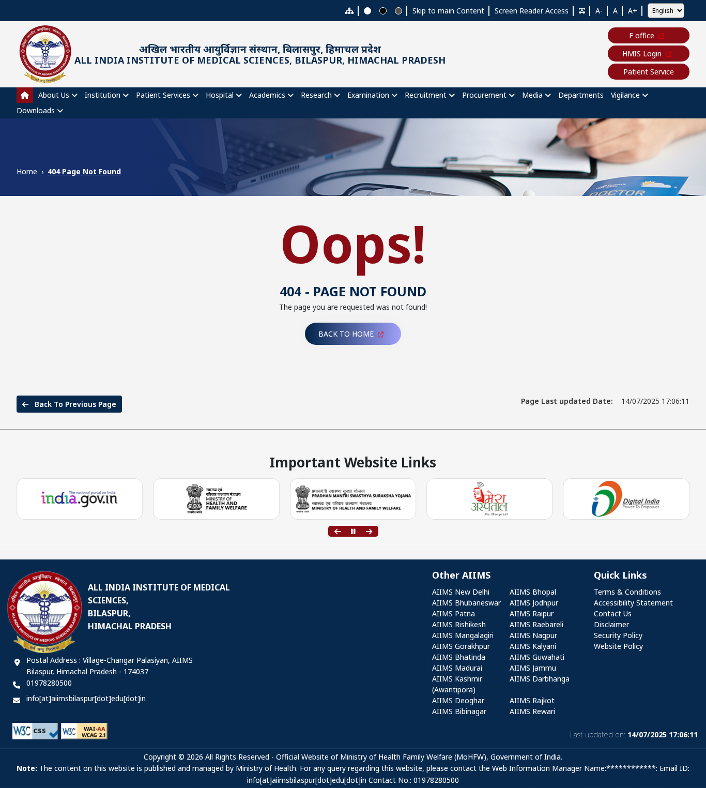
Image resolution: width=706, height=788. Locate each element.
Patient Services (163, 95)
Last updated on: (634, 734)
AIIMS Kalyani (533, 646)
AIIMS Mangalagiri (463, 635)
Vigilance (625, 95)
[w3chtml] (84, 730)
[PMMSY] (353, 499)
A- (599, 11)
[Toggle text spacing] (582, 10)
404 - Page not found (353, 291)
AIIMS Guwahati (537, 657)
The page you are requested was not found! (353, 307)
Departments (581, 95)
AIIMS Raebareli (536, 624)
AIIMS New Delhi (460, 592)
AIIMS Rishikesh (459, 624)
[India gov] (80, 499)
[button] (337, 531)
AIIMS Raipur (532, 613)
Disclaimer (611, 624)
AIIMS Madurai (457, 668)
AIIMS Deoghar (458, 700)
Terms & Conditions (627, 592)
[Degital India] (626, 499)
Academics (267, 95)
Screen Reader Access (532, 11)
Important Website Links (353, 463)
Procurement (484, 95)
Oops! (353, 243)
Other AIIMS (461, 575)
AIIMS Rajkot (532, 700)
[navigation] (353, 102)
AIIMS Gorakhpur (461, 646)
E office (641, 35)
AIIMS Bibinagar (459, 711)
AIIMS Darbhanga (540, 679)
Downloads (36, 110)
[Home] (25, 95)
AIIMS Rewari (532, 711)
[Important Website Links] (489, 499)
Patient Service (648, 72)
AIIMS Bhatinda (458, 657)
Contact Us (613, 613)
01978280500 (49, 683)
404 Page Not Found (84, 171)
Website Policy (618, 646)
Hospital (220, 95)
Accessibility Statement (633, 603)
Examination (368, 95)
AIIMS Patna (453, 613)
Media (532, 95)
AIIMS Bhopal (533, 592)
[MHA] (216, 498)
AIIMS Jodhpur (534, 603)
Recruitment (426, 95)
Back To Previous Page (74, 404)
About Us (53, 95)
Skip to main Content (448, 11)
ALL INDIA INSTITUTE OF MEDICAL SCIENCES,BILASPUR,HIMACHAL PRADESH (159, 607)
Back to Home (346, 334)
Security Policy (618, 635)
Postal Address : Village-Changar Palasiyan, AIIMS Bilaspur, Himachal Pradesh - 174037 (109, 665)
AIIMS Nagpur (533, 635)
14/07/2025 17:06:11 (605, 401)
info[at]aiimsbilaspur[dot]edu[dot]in (86, 698)
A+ (632, 11)
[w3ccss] (35, 730)
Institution (102, 95)
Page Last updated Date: (567, 401)
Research (316, 95)
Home (27, 171)
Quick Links (620, 575)
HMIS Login (642, 53)
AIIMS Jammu (533, 668)
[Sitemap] (349, 10)
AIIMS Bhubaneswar (466, 603)
